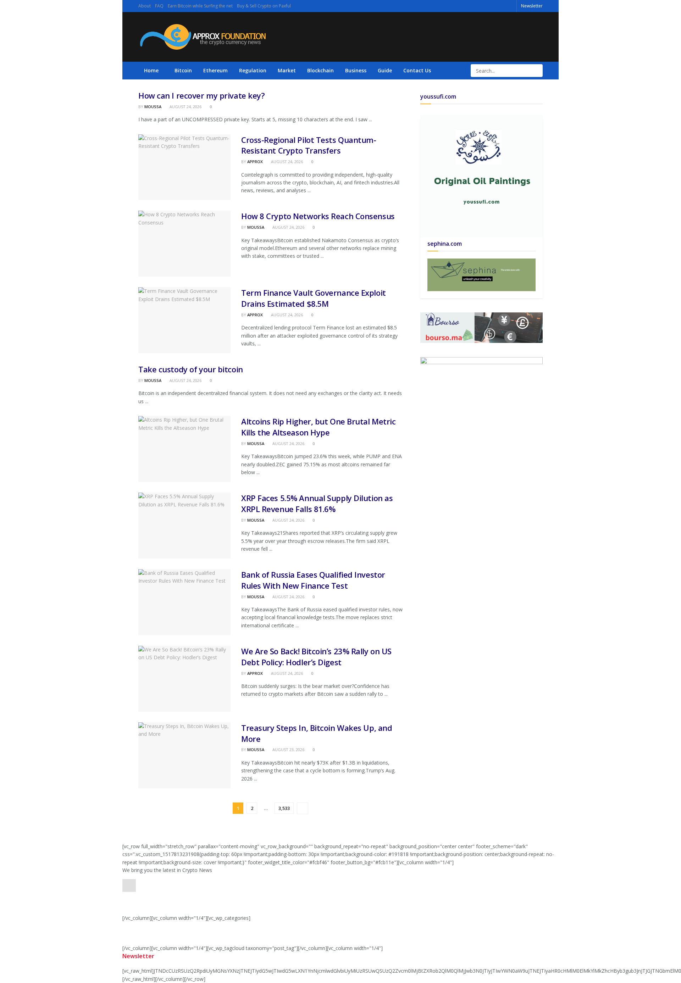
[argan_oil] (481, 365)
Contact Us (417, 70)
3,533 (284, 808)
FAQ (159, 6)
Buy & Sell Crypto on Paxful (264, 6)
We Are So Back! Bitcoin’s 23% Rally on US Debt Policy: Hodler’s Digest (316, 656)
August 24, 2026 (184, 106)
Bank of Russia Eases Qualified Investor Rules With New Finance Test (313, 580)
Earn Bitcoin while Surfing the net (200, 6)
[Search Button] (537, 70)
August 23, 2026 (287, 749)
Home (151, 70)
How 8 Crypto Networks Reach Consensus (318, 216)
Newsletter (532, 6)
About (144, 6)
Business (355, 70)
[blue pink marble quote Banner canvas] (481, 326)
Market (287, 70)
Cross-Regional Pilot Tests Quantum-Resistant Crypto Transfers (308, 145)
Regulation (252, 70)
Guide (385, 70)
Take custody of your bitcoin (190, 369)
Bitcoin (183, 70)
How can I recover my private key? (201, 95)
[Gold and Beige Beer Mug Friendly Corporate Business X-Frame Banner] (481, 274)
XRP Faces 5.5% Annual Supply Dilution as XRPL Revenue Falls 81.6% (317, 503)
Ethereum (215, 70)
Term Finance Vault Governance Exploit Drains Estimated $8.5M (313, 298)
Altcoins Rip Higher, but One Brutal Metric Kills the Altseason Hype (318, 427)
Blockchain (320, 70)
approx (255, 161)
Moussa (152, 106)
